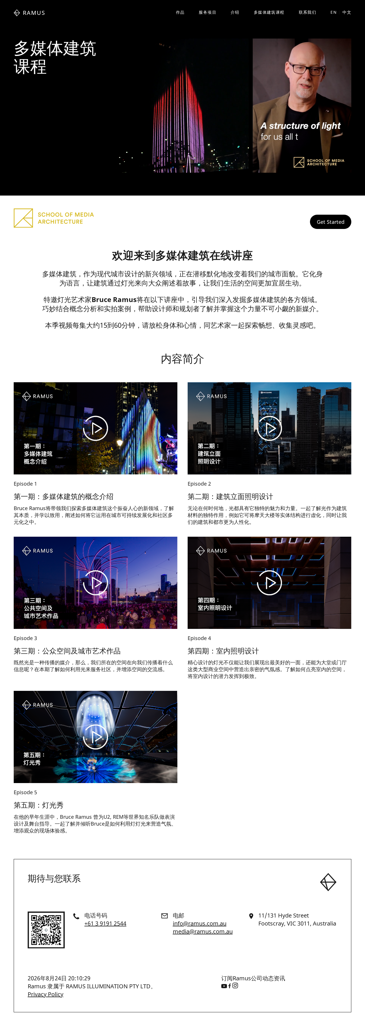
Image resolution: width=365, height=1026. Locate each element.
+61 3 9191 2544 (105, 923)
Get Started (330, 221)
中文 (346, 12)
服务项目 (207, 12)
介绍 (235, 12)
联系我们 (308, 12)
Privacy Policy (45, 994)
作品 (180, 12)
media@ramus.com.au (203, 931)
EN (333, 12)
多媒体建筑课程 (269, 12)
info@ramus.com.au (199, 923)
